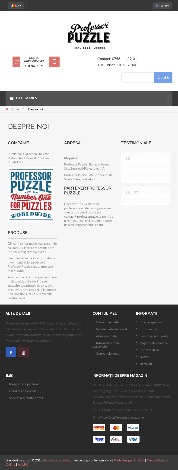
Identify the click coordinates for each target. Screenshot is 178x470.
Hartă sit (146, 364)
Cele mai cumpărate (154, 336)
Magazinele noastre (154, 343)
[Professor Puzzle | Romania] (89, 35)
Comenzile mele (107, 322)
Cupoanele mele (107, 353)
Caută (163, 77)
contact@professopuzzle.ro (83, 216)
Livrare (144, 357)
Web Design (123, 460)
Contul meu (105, 313)
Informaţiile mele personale (106, 344)
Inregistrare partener (24, 384)
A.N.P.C (23, 464)
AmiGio (139, 460)
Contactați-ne (150, 350)
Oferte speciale (151, 322)
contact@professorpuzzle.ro (123, 417)
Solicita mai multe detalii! (27, 398)
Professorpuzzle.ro (56, 460)
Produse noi (148, 329)
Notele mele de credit (111, 329)
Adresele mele (106, 336)
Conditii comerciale (23, 391)
